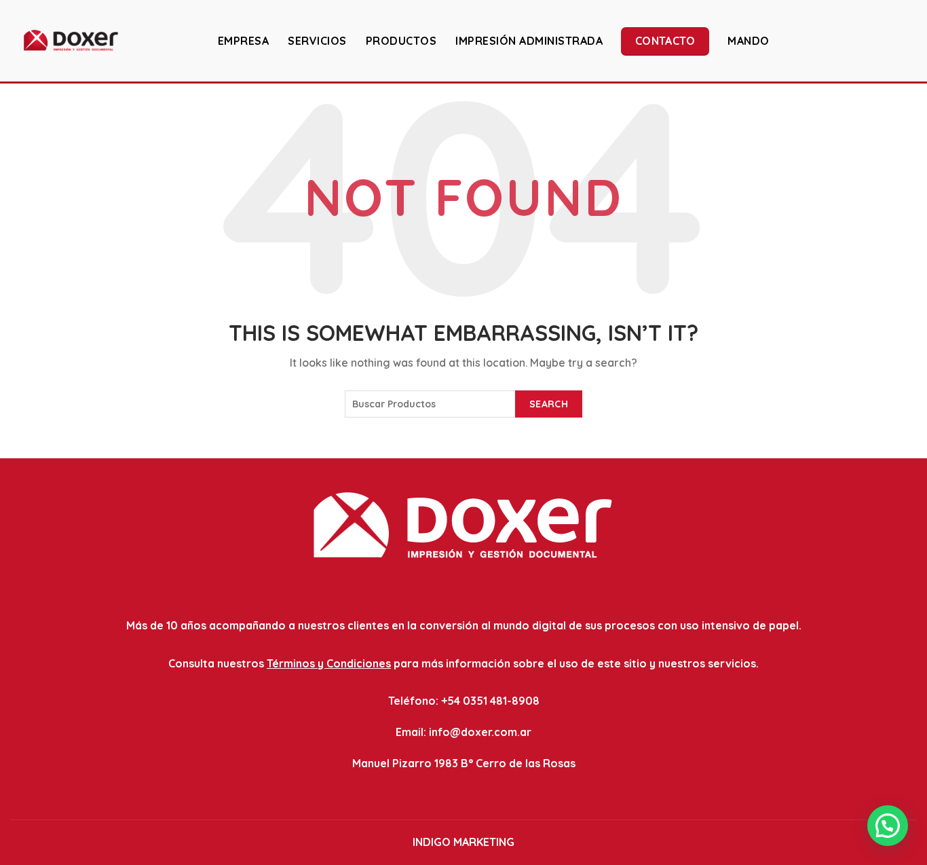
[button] (887, 825)
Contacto (665, 41)
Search (548, 404)
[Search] (906, 40)
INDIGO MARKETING (463, 842)
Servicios (317, 41)
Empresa (243, 41)
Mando (748, 41)
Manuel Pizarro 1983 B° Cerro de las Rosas (463, 763)
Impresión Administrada (529, 41)
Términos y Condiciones (329, 663)
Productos (401, 41)
